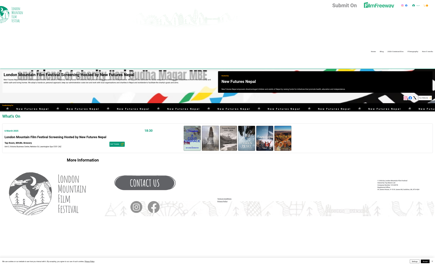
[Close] (432, 261)
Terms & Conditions (224, 199)
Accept (425, 261)
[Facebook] (406, 5)
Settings (415, 261)
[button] (145, 182)
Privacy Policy (222, 201)
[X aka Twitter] (415, 98)
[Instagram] (402, 5)
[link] (426, 6)
